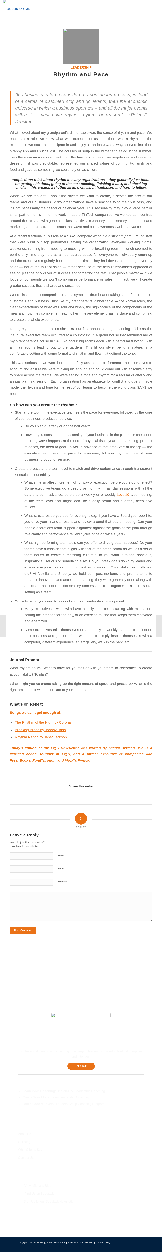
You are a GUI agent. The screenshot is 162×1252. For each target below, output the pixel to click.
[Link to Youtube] (150, 9)
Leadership (81, 67)
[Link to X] (138, 9)
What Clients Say (30, 1149)
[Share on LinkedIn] (99, 798)
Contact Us (26, 1157)
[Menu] (115, 9)
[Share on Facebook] (28, 798)
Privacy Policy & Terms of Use (68, 1242)
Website (62, 882)
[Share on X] (63, 798)
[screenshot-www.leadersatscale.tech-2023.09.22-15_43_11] (81, 46)
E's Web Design (103, 1242)
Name (61, 855)
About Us (24, 1134)
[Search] (106, 9)
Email (61, 868)
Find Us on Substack (39, 1193)
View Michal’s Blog (37, 1185)
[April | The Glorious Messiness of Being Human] (159, 626)
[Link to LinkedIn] (144, 9)
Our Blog (24, 1142)
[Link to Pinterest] (156, 9)
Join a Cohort (33, 1104)
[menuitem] (106, 9)
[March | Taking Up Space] (3, 626)
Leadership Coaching (39, 1091)
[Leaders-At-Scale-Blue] (17, 9)
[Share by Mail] (134, 798)
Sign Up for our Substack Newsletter (49, 1201)
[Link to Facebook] (132, 9)
